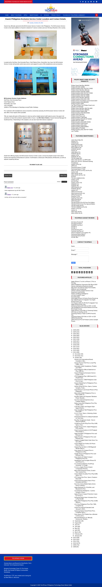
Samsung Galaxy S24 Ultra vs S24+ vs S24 (83, 306)
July (76, 524)
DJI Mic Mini (74, 237)
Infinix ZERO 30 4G (76, 213)
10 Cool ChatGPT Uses (78, 295)
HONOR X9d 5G (76, 149)
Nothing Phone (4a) (76, 144)
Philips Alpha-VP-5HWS (78, 128)
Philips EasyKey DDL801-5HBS (80, 91)
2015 (74, 350)
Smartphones (34, 15)
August (77, 523)
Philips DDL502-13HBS (78, 87)
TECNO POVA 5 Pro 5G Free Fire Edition (83, 202)
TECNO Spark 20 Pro (77, 205)
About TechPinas (16, 15)
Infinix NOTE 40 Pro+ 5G (78, 175)
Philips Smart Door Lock (78, 116)
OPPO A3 (74, 166)
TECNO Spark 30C (76, 158)
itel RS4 (73, 176)
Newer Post (8, 175)
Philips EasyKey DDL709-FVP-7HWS (82, 129)
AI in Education (75, 296)
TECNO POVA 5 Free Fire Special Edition (83, 204)
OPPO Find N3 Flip (76, 191)
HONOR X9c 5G (76, 156)
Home (7, 15)
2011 (74, 541)
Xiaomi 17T (74, 141)
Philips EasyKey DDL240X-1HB (80, 99)
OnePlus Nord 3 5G (76, 198)
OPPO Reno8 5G (76, 199)
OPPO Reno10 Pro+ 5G (78, 193)
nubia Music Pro (75, 152)
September (78, 521)
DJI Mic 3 (73, 228)
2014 (74, 352)
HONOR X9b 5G (76, 188)
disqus (59, 181)
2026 (74, 330)
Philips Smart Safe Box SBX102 (80, 90)
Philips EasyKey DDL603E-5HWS (81, 122)
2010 (74, 543)
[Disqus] (35, 205)
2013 (74, 537)
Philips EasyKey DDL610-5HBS (80, 94)
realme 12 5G (75, 179)
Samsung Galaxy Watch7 (78, 234)
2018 (74, 344)
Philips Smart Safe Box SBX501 (80, 85)
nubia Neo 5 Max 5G (77, 140)
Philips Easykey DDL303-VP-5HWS (81, 119)
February (77, 534)
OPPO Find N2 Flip (76, 318)
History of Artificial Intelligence (79, 293)
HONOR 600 (74, 143)
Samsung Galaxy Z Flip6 (78, 169)
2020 (74, 341)
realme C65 (74, 172)
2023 (74, 335)
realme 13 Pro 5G (76, 164)
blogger (64, 181)
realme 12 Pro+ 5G (76, 182)
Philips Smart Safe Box (77, 114)
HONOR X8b (75, 185)
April (76, 530)
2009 (74, 545)
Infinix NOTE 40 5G (76, 173)
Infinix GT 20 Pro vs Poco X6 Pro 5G (81, 170)
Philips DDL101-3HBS (77, 120)
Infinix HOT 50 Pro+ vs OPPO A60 (81, 159)
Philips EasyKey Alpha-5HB (79, 111)
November (78, 355)
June (76, 526)
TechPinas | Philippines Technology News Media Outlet (56, 585)
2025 (74, 332)
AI (41, 15)
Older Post (63, 175)
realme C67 (74, 190)
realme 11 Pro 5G (76, 208)
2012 (74, 539)
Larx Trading (74, 131)
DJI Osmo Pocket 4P (77, 222)
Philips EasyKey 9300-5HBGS (80, 126)
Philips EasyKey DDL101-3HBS (80, 96)
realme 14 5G (75, 155)
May (76, 528)
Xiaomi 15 (74, 150)
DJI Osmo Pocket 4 (76, 223)
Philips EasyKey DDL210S (79, 125)
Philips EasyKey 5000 (77, 103)
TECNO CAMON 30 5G (78, 178)
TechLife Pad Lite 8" (77, 229)
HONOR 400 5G (75, 153)
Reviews (46, 15)
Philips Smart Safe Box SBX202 (80, 97)
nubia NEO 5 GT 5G (77, 146)
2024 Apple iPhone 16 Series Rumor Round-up (84, 298)
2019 (74, 343)
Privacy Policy (55, 15)
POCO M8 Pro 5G (76, 147)
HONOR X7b (75, 184)
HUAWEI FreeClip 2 (77, 225)
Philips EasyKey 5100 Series (79, 123)
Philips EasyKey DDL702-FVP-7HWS (82, 88)
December (78, 354)
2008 (74, 546)
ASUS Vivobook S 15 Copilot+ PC (81, 232)
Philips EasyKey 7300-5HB (79, 117)
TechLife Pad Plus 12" (77, 231)
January (77, 535)
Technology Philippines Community (74, 15)
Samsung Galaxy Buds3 (78, 235)
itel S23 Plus (74, 181)
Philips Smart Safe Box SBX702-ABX (81, 108)
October (77, 357)
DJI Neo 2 (74, 226)
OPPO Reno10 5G (76, 195)
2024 (74, 333)
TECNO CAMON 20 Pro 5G (79, 207)
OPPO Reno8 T (75, 201)
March (76, 532)
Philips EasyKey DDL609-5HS (80, 102)
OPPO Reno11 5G (76, 187)
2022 (74, 337)
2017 (74, 346)
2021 (74, 339)
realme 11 (74, 210)
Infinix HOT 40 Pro (76, 211)
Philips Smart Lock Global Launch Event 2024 (84, 100)
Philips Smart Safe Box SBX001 (80, 110)
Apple (25, 15)
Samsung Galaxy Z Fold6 (78, 167)
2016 (74, 348)
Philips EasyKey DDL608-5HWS (80, 113)
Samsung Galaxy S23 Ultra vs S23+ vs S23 (83, 316)
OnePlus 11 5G (75, 196)
